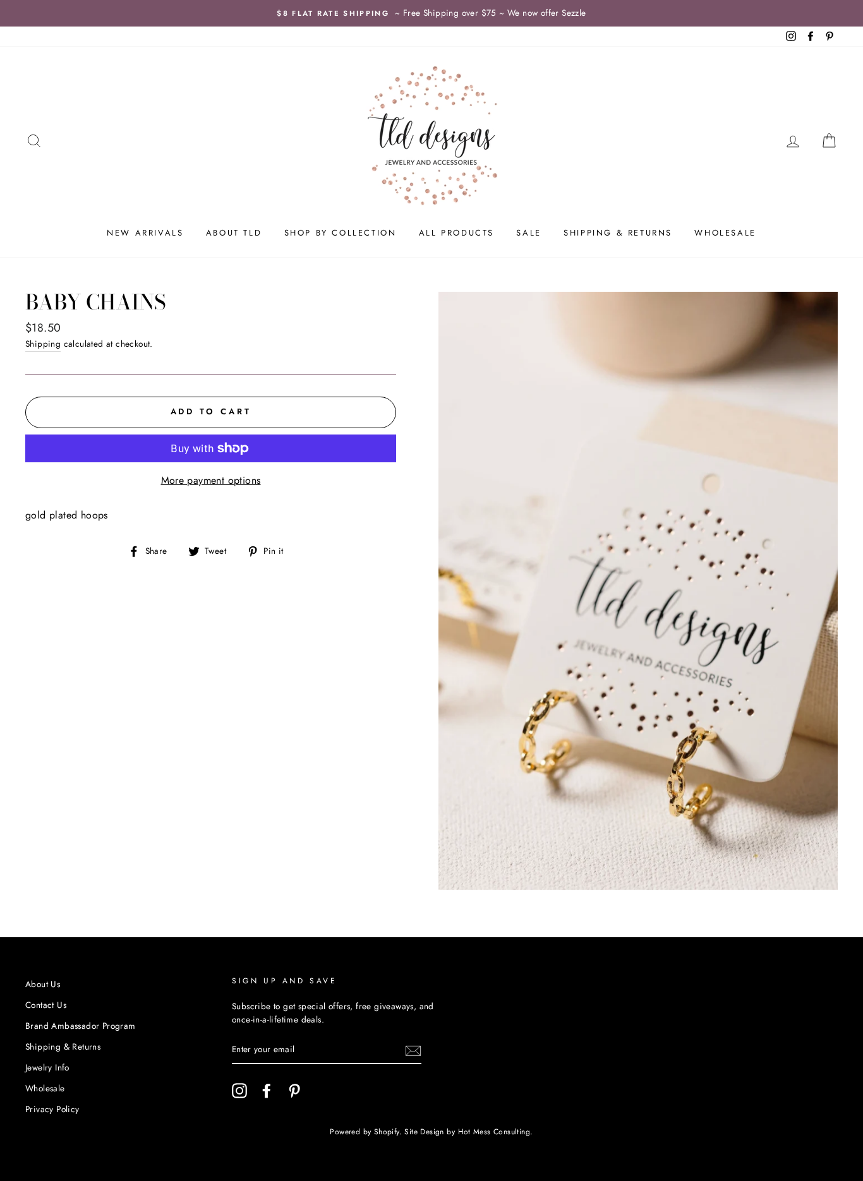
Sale (528, 233)
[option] (431, 13)
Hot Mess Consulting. (495, 1131)
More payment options (211, 480)
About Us (42, 984)
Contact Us (45, 1004)
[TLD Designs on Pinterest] (294, 1090)
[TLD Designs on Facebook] (266, 1090)
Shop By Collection (340, 233)
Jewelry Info (47, 1067)
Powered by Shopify (364, 1131)
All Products (456, 233)
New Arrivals (145, 233)
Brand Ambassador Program (80, 1025)
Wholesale (725, 233)
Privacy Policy (52, 1109)
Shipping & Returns (618, 233)
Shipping (43, 343)
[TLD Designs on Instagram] (239, 1090)
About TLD (234, 233)
